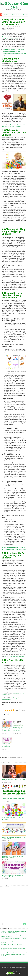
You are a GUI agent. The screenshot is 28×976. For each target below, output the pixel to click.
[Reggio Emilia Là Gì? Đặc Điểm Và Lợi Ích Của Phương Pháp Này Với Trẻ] (7, 724)
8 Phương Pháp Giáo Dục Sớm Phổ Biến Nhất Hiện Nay (18, 729)
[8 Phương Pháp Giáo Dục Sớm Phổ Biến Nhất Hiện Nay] (18, 724)
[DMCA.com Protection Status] (13, 973)
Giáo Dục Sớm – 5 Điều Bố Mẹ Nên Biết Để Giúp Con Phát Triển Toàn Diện (13, 876)
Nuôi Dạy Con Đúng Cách (14, 5)
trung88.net (23, 967)
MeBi (4, 27)
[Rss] (14, 969)
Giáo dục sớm (20, 27)
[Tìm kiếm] (24, 924)
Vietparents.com (16, 967)
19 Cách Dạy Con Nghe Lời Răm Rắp (14, 656)
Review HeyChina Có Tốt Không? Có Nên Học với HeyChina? (13, 938)
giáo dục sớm (5, 36)
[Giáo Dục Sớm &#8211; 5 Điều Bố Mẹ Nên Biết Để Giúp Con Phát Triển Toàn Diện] (7, 740)
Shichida (20, 757)
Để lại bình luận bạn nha (8, 28)
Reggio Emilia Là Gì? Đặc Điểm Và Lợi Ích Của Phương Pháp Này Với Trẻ (13, 857)
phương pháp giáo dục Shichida (10, 38)
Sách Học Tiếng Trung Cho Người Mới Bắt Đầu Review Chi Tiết (14, 952)
